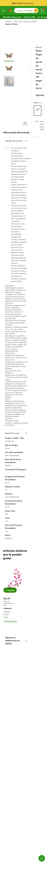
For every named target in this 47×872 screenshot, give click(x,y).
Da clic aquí (28, 3)
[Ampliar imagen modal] (25, 124)
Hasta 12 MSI (29, 17)
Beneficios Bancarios (12, 17)
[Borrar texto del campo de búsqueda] (31, 10)
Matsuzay (39, 47)
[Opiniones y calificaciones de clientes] (26, 640)
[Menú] (4, 10)
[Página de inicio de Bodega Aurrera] (10, 10)
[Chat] (41, 858)
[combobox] (26, 10)
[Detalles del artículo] (26, 141)
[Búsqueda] (36, 10)
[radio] (37, 110)
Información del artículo (16, 132)
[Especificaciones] (26, 433)
